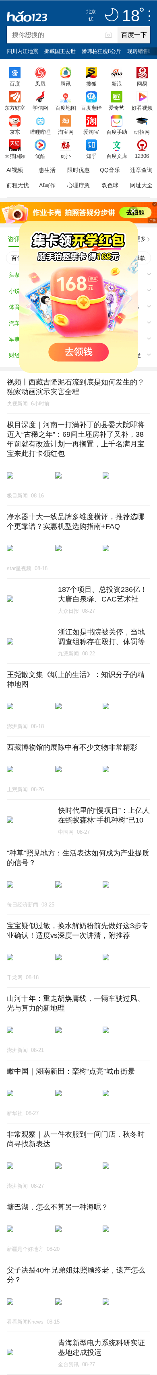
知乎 (91, 156)
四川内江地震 (22, 51)
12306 (142, 156)
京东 (15, 132)
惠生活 (47, 170)
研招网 (142, 132)
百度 (15, 83)
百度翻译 (91, 107)
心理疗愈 (78, 185)
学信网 (40, 107)
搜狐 (91, 83)
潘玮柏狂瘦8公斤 (101, 51)
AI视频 (14, 170)
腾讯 (65, 83)
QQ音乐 (110, 170)
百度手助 (116, 132)
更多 (140, 238)
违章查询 (141, 170)
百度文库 (116, 156)
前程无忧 (17, 185)
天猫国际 (14, 156)
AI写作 (47, 185)
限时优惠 (78, 170)
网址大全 (141, 185)
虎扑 (65, 156)
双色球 (109, 185)
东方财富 (14, 107)
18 (131, 16)
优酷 (40, 156)
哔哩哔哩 (40, 132)
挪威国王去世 (60, 51)
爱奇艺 (116, 107)
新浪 (117, 83)
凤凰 (40, 83)
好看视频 (142, 107)
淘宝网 (66, 132)
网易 (142, 83)
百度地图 (65, 107)
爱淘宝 (91, 132)
